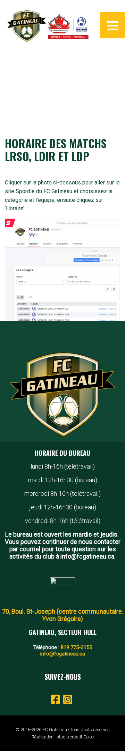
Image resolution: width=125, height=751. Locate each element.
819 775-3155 (76, 647)
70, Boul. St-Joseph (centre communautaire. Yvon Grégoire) (62, 615)
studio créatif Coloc (75, 736)
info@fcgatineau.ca (62, 654)
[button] (112, 25)
